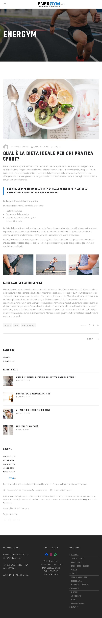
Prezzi (74, 570)
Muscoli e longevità (27, 426)
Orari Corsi (76, 562)
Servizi (72, 573)
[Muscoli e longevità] (8, 430)
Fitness (57, 147)
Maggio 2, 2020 (23, 380)
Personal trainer (79, 585)
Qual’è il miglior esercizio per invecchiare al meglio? (46, 377)
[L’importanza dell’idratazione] (8, 397)
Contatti (73, 607)
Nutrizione (9, 361)
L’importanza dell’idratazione (33, 394)
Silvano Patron (21, 147)
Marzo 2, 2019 (41, 147)
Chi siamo (74, 588)
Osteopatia (76, 581)
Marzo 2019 (9, 472)
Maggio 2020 (9, 456)
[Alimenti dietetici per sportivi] (8, 414)
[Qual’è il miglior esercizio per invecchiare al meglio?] (8, 381)
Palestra (74, 555)
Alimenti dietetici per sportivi (33, 410)
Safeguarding (77, 603)
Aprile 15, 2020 (23, 413)
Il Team (74, 592)
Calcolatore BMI (79, 577)
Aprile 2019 (8, 468)
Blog (73, 600)
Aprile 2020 (8, 460)
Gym (16, 325)
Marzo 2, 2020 (22, 429)
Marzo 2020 (9, 464)
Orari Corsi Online (80, 566)
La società (76, 596)
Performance (28, 325)
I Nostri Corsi (77, 558)
